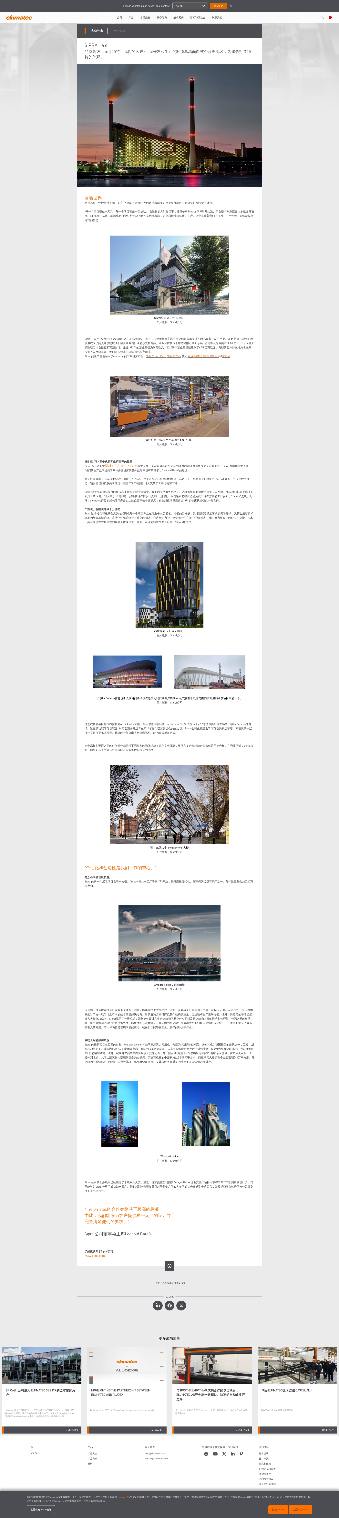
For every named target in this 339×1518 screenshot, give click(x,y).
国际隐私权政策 (267, 1468)
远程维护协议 (266, 1479)
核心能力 (162, 17)
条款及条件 (265, 1474)
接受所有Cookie (301, 1509)
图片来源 (264, 1458)
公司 (119, 17)
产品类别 (92, 1458)
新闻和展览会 (197, 17)
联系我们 (217, 17)
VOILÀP (34, 1453)
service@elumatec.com (156, 1458)
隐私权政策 (265, 1463)
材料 (90, 1463)
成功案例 (178, 17)
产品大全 (92, 1453)
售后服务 (145, 17)
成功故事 (167, 1283)
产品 (131, 17)
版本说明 (264, 1453)
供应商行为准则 (267, 1484)
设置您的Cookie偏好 (40, 1509)
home (157, 1283)
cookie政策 (124, 1497)
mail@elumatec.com (155, 1453)
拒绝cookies (278, 1509)
